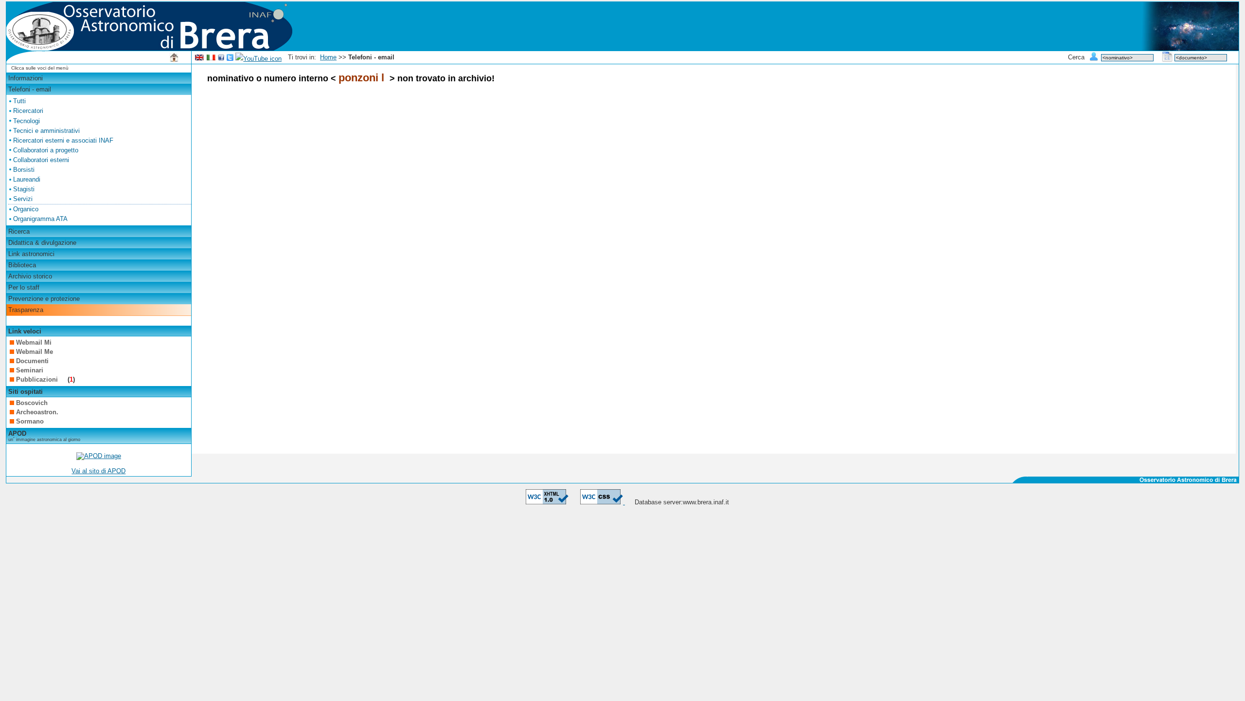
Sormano (30, 421)
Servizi (23, 199)
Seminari (29, 370)
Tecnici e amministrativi (46, 130)
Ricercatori (28, 110)
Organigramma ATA (40, 218)
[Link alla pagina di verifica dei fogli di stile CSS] (602, 502)
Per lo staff (23, 287)
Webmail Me (34, 351)
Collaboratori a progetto (45, 150)
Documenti (32, 361)
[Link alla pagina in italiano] (211, 58)
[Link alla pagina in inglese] (199, 58)
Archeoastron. (37, 412)
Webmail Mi (34, 342)
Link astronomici (31, 254)
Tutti (19, 101)
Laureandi (26, 179)
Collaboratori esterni (41, 160)
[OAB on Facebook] (221, 58)
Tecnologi (26, 121)
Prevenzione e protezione (44, 298)
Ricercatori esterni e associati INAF (63, 140)
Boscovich (32, 402)
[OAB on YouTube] (258, 58)
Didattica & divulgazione (42, 242)
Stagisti (24, 189)
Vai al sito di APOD (98, 471)
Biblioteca (22, 265)
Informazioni (25, 78)
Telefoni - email (29, 89)
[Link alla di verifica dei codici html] (547, 502)
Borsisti (24, 169)
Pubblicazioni (38, 379)
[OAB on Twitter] (230, 58)
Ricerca (19, 231)
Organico (25, 209)
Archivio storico (30, 276)
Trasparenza (25, 310)
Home (328, 57)
